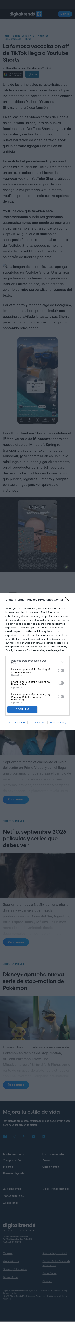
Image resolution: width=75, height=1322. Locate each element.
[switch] (61, 670)
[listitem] (37, 661)
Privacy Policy (58, 722)
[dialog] (37, 661)
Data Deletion (17, 722)
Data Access (37, 722)
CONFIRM (22, 709)
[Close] (67, 600)
